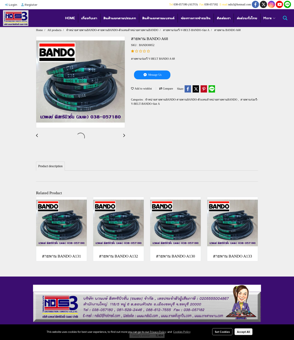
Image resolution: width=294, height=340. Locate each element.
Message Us (154, 74)
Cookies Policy (181, 331)
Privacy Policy (158, 331)
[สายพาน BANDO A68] (80, 82)
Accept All (243, 331)
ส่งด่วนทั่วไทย (247, 18)
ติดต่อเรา (224, 18)
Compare (167, 88)
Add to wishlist (143, 88)
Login (12, 4)
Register (30, 4)
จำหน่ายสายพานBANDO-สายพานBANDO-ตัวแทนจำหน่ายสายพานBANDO (191, 99)
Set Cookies (222, 331)
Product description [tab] (50, 166)
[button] (285, 18)
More (267, 18)
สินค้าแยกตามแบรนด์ (158, 18)
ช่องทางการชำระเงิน (196, 18)
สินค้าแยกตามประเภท (119, 18)
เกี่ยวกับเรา (89, 18)
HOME (70, 18)
